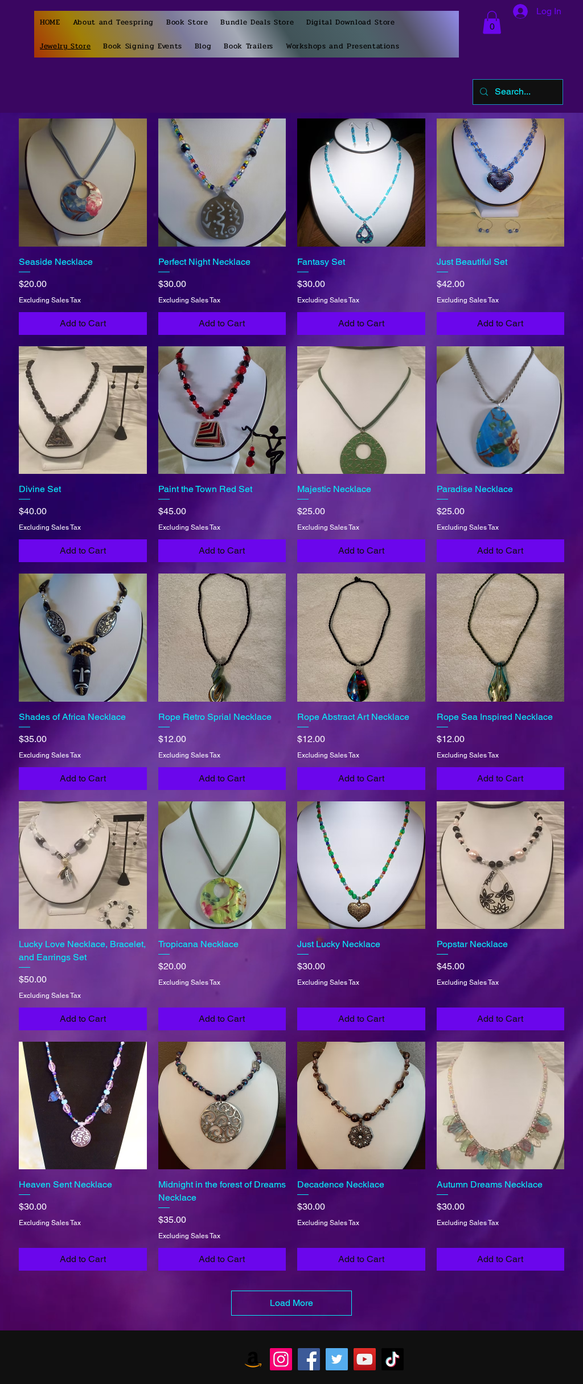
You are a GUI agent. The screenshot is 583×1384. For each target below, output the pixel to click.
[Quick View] (83, 182)
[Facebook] (309, 1359)
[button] (492, 22)
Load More (291, 1302)
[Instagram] (281, 1359)
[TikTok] (392, 1359)
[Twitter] (337, 1359)
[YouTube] (365, 1359)
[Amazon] (253, 1359)
